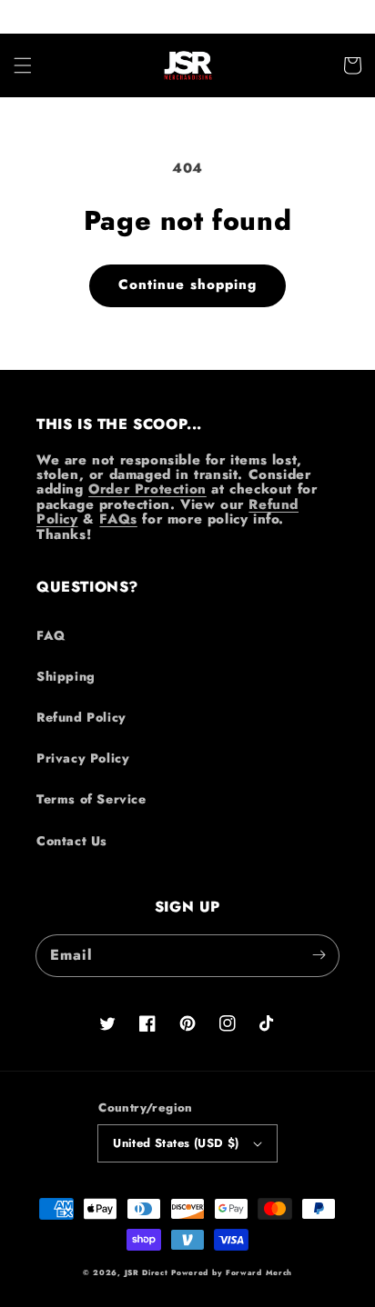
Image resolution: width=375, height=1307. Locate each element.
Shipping (66, 676)
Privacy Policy (82, 758)
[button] (23, 65)
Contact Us (71, 841)
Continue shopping (187, 284)
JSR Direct (146, 1272)
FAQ (51, 635)
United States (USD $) (175, 1143)
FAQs (118, 519)
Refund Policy (81, 717)
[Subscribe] (319, 955)
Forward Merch (259, 1272)
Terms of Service (91, 799)
